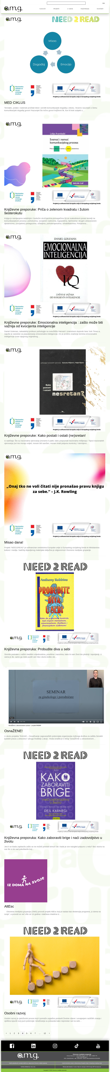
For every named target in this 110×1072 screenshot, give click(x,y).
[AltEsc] (25, 881)
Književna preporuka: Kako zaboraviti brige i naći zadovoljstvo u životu (53, 839)
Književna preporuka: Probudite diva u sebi (37, 649)
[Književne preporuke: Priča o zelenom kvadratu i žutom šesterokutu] (54, 163)
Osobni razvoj (14, 1013)
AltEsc (9, 906)
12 (45, 1033)
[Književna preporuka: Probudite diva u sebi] (54, 602)
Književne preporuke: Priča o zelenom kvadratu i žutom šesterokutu (46, 211)
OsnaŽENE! (13, 731)
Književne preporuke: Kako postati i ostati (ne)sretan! (45, 435)
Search (82, 3)
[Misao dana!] (54, 496)
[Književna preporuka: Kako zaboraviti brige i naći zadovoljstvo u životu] (54, 791)
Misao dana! (13, 542)
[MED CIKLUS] (54, 56)
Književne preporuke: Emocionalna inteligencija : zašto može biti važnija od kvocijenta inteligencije (53, 324)
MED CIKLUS (14, 103)
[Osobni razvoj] (54, 967)
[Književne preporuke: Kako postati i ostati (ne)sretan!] (54, 389)
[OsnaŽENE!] (55, 697)
